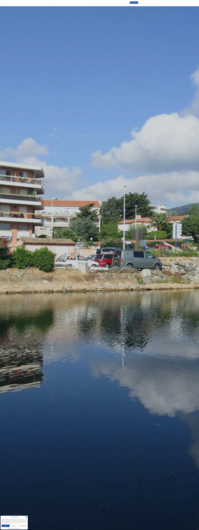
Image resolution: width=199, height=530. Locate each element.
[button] (26, 517)
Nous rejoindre (134, 2)
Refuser (14, 525)
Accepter (5, 525)
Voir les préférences (22, 525)
